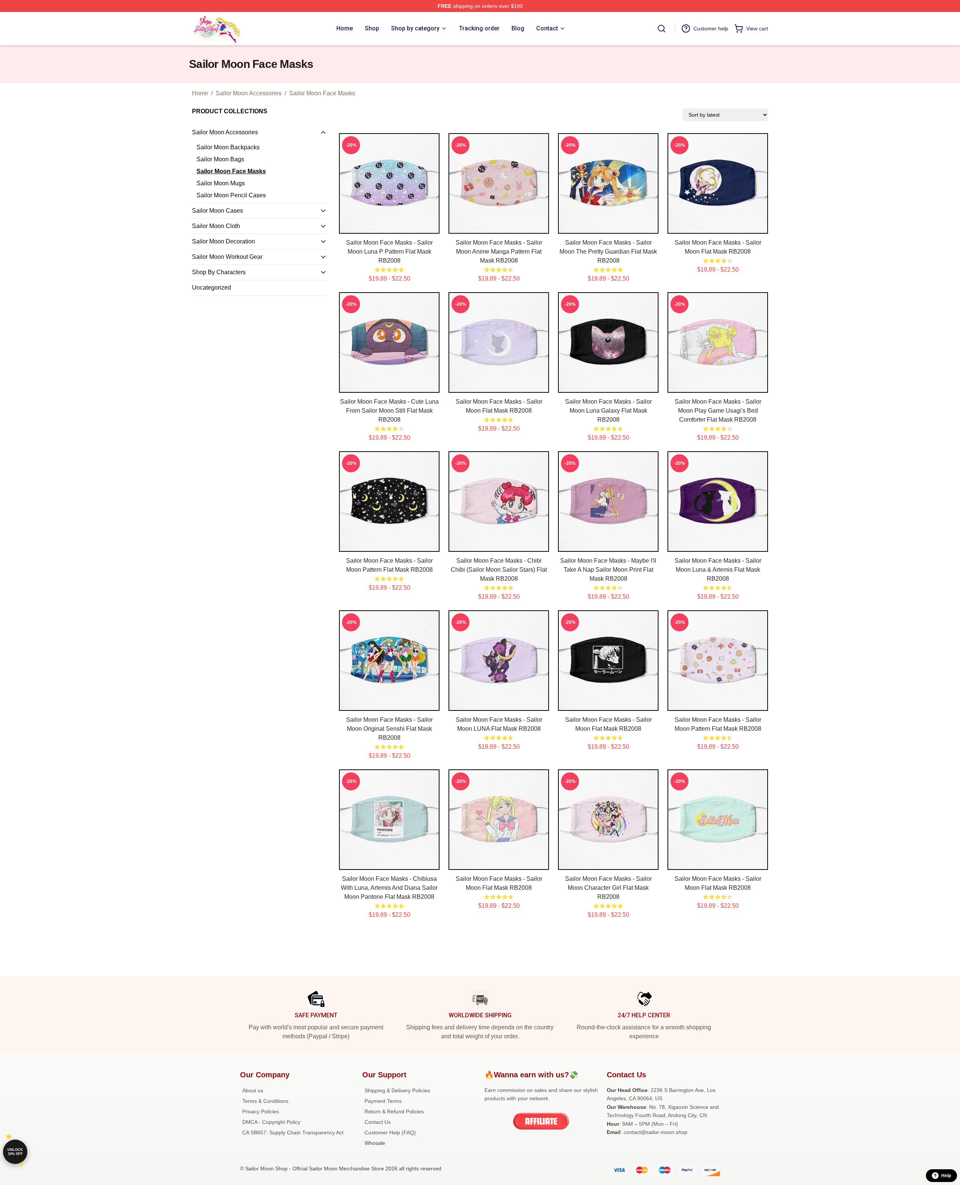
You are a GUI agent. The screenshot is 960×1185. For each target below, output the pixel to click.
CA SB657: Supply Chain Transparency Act (293, 1132)
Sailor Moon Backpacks (228, 147)
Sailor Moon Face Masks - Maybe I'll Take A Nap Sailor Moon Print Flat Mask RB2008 (608, 569)
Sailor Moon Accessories (249, 93)
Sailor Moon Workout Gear (227, 257)
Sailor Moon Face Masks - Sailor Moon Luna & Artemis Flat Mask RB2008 (718, 569)
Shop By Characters (219, 272)
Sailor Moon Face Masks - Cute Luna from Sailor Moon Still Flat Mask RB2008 (389, 410)
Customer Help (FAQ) (390, 1132)
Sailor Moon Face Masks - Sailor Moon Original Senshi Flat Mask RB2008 (389, 728)
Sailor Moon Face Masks (322, 93)
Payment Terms (383, 1101)
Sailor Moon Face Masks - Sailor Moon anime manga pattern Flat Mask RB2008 (499, 251)
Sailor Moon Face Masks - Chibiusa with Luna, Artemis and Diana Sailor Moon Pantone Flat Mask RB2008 (389, 888)
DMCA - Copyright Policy (271, 1122)
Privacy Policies (260, 1111)
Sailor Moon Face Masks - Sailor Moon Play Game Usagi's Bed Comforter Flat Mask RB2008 (718, 410)
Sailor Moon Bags (220, 159)
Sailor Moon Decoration (223, 241)
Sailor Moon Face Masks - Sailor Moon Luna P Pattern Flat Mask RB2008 (389, 251)
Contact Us (377, 1122)
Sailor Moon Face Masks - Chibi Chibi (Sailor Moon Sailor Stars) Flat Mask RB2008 (499, 569)
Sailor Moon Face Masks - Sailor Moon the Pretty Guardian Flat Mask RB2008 (608, 251)
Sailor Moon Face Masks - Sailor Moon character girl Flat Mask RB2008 (608, 888)
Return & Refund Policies (394, 1111)
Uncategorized (211, 287)
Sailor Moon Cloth (216, 226)
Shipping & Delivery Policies (397, 1090)
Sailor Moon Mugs (220, 183)
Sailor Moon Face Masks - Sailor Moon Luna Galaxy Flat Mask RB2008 (608, 410)
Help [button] (946, 1175)
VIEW (389, 226)
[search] (661, 28)
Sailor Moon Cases (217, 210)
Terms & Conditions (265, 1101)
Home (200, 93)
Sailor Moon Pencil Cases (231, 195)
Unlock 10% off (15, 1152)
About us (252, 1090)
